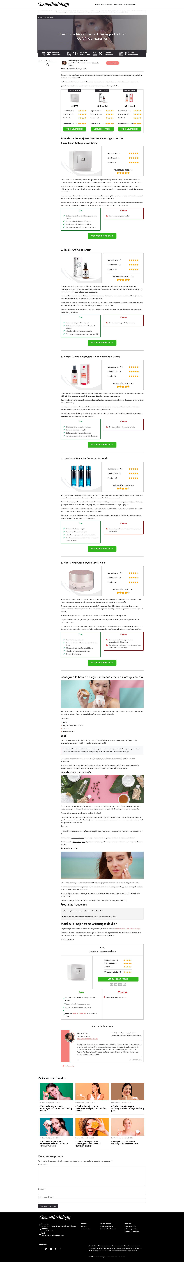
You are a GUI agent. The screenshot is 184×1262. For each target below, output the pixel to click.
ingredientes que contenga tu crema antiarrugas (90, 817)
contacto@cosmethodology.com (52, 1235)
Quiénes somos (129, 5)
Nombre (41, 1189)
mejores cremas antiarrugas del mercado (99, 182)
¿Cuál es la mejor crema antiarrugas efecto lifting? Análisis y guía (127, 1108)
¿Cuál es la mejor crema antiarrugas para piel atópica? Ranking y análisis (54, 1144)
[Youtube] (51, 1249)
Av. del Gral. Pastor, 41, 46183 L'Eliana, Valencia (58, 1226)
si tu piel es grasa (79, 842)
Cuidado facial (107, 5)
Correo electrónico (45, 1197)
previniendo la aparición (85, 198)
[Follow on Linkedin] (77, 1060)
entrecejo (110, 205)
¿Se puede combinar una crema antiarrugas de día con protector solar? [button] (89, 916)
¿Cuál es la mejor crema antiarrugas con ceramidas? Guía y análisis (56, 1108)
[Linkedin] (56, 1249)
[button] (112, 63)
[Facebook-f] (41, 1249)
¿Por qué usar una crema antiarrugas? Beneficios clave (124, 1143)
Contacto (118, 5)
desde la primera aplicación (70, 409)
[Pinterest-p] (60, 1249)
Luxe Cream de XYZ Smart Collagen (127, 928)
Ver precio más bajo (102, 236)
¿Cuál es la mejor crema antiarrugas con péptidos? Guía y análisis (90, 1108)
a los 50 (103, 743)
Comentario (43, 1164)
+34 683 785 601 (47, 1231)
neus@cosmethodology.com (87, 1039)
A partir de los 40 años (69, 765)
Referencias (69, 1066)
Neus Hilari (84, 60)
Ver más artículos (135, 1060)
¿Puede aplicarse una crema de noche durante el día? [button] (83, 911)
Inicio (97, 5)
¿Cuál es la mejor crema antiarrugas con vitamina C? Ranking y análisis (88, 1144)
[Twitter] (46, 1249)
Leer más (125, 12)
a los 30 (80, 743)
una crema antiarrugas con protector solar (86, 893)
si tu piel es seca (78, 838)
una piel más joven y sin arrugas (86, 292)
